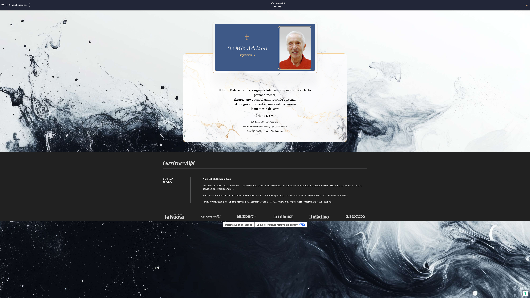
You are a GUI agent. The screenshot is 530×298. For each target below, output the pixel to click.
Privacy (167, 182)
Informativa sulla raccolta (238, 224)
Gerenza (168, 178)
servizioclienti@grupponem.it (218, 188)
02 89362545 (331, 185)
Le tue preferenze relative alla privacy (277, 224)
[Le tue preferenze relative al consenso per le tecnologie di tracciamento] (525, 293)
